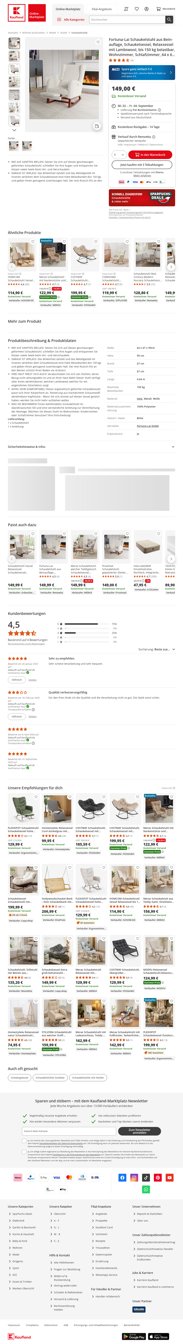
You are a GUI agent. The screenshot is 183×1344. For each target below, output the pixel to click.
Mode (16, 1254)
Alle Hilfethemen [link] (64, 1262)
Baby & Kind (20, 1241)
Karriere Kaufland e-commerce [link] (155, 1286)
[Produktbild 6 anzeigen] (14, 107)
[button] (87, 624)
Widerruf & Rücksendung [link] (62, 1278)
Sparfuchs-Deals (22, 1213)
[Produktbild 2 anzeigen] (14, 56)
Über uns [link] (142, 1220)
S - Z (56, 1241)
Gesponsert (13, 274)
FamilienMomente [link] (106, 1268)
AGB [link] (66, 1325)
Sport (16, 1268)
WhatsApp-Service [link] (106, 1275)
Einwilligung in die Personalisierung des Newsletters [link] (76, 1154)
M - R (57, 1234)
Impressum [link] (14, 1325)
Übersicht (60, 1213)
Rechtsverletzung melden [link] (64, 1307)
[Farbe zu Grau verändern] (27, 146)
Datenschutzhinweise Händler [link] (155, 1249)
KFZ (15, 1275)
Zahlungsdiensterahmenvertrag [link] (156, 1242)
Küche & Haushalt (23, 1234)
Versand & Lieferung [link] (66, 1299)
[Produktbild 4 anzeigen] (14, 82)
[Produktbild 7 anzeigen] (14, 120)
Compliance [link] (32, 1325)
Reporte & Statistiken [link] (149, 1213)
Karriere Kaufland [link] (147, 1280)
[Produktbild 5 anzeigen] (14, 94)
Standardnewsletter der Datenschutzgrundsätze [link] (61, 1143)
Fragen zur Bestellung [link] (67, 1269)
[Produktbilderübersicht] (14, 84)
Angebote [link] (101, 1213)
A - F (56, 1220)
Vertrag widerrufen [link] (65, 1285)
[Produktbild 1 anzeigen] (14, 43)
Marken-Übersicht (23, 1288)
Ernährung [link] (102, 1261)
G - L (56, 1227)
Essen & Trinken (22, 1281)
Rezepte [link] (100, 1241)
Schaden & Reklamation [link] (68, 1292)
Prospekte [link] (101, 1220)
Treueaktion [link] (103, 1247)
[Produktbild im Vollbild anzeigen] (64, 84)
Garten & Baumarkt (24, 1227)
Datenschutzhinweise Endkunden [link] (150, 1257)
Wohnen (18, 1247)
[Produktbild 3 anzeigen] (14, 69)
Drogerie (18, 1261)
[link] (102, 9)
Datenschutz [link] (51, 1325)
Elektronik (18, 1220)
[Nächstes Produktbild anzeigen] (14, 130)
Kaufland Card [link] (104, 1227)
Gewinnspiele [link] (104, 1254)
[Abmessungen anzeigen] (97, 126)
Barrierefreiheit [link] (132, 1325)
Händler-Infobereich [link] (108, 1296)
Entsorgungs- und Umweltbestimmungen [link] (96, 1325)
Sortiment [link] (101, 1234)
